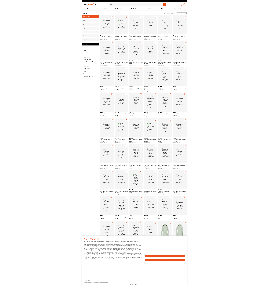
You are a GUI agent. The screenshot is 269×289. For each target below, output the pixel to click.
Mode (88, 8)
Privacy (131, 284)
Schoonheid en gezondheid (179, 8)
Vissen (85, 71)
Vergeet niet (184, 5)
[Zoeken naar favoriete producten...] (164, 4)
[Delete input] (161, 4)
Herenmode (86, 50)
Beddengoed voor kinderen (89, 76)
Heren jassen (86, 64)
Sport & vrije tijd (118, 8)
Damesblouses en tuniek (88, 61)
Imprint (136, 284)
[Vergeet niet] (112, 17)
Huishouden (134, 8)
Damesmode (86, 52)
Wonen (149, 8)
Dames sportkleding (87, 57)
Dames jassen (86, 66)
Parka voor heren (87, 55)
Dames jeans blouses (87, 59)
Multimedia (103, 8)
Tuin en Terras (164, 8)
